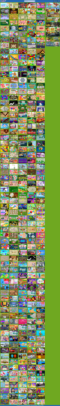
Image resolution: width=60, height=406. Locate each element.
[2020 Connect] (4, 247)
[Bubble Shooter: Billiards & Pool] (13, 247)
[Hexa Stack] (31, 34)
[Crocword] (13, 310)
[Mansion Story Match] (40, 298)
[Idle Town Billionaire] (31, 402)
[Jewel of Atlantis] (13, 344)
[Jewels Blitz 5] (22, 40)
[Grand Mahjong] (31, 315)
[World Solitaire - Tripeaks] (4, 396)
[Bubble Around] (40, 132)
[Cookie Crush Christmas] (4, 201)
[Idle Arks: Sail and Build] (40, 333)
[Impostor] (31, 132)
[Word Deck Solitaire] (40, 189)
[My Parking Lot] (40, 91)
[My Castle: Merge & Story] (4, 160)
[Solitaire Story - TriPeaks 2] (4, 34)
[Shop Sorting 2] (31, 361)
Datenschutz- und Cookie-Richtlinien (25, 405)
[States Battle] (4, 281)
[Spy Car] (13, 350)
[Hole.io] (40, 264)
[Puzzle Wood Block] (40, 51)
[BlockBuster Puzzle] (40, 172)
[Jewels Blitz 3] (22, 315)
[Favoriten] (59, 1)
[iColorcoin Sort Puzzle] (4, 224)
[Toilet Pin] (4, 195)
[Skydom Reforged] (4, 137)
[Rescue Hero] (4, 310)
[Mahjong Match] (31, 80)
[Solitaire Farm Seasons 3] (40, 293)
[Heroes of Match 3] (40, 287)
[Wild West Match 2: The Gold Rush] (22, 149)
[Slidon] (31, 235)
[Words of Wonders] (40, 28)
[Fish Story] (31, 74)
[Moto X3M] (31, 40)
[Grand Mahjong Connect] (31, 97)
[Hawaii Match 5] (4, 298)
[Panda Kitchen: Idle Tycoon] (31, 310)
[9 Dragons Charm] (4, 172)
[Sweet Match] (22, 22)
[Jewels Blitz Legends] (22, 333)
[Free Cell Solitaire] (31, 45)
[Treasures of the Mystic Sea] (4, 103)
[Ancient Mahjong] (13, 229)
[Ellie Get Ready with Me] (22, 235)
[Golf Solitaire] (40, 160)
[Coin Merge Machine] (13, 224)
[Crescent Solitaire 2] (40, 109)
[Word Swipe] (31, 126)
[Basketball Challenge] (31, 384)
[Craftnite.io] (4, 287)
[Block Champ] (22, 241)
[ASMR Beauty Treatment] (31, 270)
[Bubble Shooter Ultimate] (40, 367)
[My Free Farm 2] (53, 29)
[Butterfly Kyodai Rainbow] (31, 327)
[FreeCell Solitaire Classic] (13, 218)
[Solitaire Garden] (13, 143)
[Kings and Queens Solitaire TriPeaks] (13, 68)
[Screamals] (40, 275)
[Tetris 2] (13, 275)
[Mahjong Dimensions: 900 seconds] (40, 166)
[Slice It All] (40, 252)
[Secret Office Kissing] (22, 390)
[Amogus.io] (4, 235)
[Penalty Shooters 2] (22, 212)
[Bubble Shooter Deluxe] (40, 212)
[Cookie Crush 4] (40, 224)
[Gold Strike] (22, 155)
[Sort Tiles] (4, 63)
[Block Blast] (40, 22)
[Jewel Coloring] (31, 281)
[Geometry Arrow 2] (31, 258)
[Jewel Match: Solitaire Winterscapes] (31, 356)
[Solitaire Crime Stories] (40, 350)
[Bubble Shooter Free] (13, 120)
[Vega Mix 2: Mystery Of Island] (40, 206)
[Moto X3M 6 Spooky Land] (4, 327)
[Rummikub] (40, 103)
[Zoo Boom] (31, 22)
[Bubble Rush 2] (22, 57)
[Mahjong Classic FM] (40, 315)
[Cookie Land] (13, 172)
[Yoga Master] (4, 5)
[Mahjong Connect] (4, 28)
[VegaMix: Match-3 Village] (13, 149)
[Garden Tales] (13, 22)
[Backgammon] (22, 258)
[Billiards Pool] (13, 189)
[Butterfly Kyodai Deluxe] (4, 293)
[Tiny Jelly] (40, 379)
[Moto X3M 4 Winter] (22, 166)
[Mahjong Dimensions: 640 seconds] (22, 327)
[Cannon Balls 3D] (13, 132)
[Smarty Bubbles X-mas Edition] (22, 206)
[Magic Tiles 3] (4, 212)
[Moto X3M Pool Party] (40, 195)
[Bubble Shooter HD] (40, 45)
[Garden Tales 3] (40, 40)
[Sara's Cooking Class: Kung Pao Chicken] (31, 5)
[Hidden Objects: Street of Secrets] (22, 339)
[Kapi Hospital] (53, 44)
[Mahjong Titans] (31, 51)
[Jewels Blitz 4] (4, 40)
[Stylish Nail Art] (31, 247)
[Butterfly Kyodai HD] (13, 321)
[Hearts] (22, 109)
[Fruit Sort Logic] (13, 11)
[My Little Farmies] (53, 39)
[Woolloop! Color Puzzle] (13, 74)
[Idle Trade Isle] (4, 275)
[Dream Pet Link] (31, 264)
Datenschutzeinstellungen (34, 405)
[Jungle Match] (31, 350)
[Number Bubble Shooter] (13, 339)
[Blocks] (31, 57)
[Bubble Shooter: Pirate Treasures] (31, 339)
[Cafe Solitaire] (13, 80)
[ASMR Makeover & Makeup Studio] (4, 45)
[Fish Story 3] (22, 298)
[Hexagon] (4, 74)
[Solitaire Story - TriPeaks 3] (13, 201)
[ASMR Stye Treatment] (22, 224)
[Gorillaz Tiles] (13, 40)
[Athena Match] (13, 264)
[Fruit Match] (31, 11)
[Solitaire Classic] (40, 11)
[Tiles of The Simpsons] (40, 258)
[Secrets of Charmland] (31, 379)
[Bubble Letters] (40, 183)
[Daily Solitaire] (40, 86)
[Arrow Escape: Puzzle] (13, 17)
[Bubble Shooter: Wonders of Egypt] (31, 367)
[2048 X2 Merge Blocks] (40, 373)
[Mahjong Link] (4, 361)
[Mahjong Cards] (13, 126)
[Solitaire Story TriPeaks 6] (31, 149)
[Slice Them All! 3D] (40, 390)
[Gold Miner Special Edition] (40, 356)
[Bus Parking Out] (40, 68)
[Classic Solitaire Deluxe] (22, 195)
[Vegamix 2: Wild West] (31, 109)
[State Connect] (22, 384)
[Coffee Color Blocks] (13, 57)
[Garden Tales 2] (22, 63)
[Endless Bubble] (4, 178)
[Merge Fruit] (40, 97)
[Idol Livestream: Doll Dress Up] (31, 114)
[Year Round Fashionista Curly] (22, 252)
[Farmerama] (53, 14)
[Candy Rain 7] (40, 229)
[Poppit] (4, 402)
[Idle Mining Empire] (40, 126)
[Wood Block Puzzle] (4, 114)
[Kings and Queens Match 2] (22, 218)
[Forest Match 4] (13, 270)
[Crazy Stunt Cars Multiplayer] (4, 344)
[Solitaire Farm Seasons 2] (13, 114)
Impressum (39, 405)
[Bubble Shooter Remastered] (31, 195)
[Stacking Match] (22, 293)
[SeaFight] (53, 24)
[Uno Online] (40, 149)
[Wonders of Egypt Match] (13, 160)
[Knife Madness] (40, 310)
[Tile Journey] (13, 51)
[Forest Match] (31, 120)
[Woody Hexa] (22, 51)
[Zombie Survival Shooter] (4, 264)
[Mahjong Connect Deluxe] (22, 91)
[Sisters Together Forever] (13, 373)
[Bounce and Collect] (4, 384)
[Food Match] (22, 344)
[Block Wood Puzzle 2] (13, 293)
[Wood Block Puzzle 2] (13, 258)
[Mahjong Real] (13, 45)
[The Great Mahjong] (13, 252)
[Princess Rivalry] (4, 339)
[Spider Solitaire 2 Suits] (22, 114)
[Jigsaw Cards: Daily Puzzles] (31, 218)
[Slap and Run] (31, 206)
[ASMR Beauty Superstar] (13, 402)
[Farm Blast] (40, 247)
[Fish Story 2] (40, 178)
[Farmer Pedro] (22, 361)
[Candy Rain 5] (13, 379)
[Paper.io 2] (22, 189)
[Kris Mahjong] (31, 17)
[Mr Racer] (40, 396)
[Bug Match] (13, 137)
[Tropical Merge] (31, 86)
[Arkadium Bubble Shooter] (4, 367)
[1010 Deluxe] (31, 166)
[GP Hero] (40, 384)
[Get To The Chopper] (31, 390)
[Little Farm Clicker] (13, 315)
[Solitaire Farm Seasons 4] (4, 155)
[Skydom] (13, 34)
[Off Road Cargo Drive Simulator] (4, 379)
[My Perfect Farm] (22, 11)
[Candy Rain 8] (31, 178)
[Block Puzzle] (13, 384)
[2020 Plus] (31, 396)
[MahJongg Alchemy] (13, 97)
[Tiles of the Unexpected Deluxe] (40, 270)
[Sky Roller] (4, 189)
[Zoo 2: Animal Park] (22, 356)
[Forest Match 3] (13, 361)
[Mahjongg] (13, 212)
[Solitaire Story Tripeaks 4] (13, 91)
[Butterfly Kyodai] (22, 34)
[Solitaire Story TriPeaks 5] (31, 91)
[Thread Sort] (31, 224)
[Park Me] (40, 17)
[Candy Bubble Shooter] (22, 183)
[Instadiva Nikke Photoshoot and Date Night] (22, 275)
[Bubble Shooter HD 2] (22, 287)
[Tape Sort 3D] (4, 143)
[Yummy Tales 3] (22, 120)
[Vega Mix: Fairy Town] (40, 339)
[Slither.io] (40, 143)
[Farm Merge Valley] (22, 172)
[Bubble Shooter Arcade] (22, 264)
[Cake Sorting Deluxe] (40, 114)
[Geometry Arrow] (13, 103)
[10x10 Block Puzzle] (40, 281)
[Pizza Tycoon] (4, 149)
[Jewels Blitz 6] (31, 28)
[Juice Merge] (22, 97)
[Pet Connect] (4, 68)
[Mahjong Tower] (4, 109)
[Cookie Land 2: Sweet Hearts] (40, 5)
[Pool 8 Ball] (22, 270)
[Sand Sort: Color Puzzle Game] (31, 201)
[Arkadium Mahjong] (22, 103)
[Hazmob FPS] (4, 206)
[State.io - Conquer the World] (4, 373)
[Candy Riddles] (31, 63)
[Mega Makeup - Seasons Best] (13, 390)
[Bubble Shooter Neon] (31, 160)
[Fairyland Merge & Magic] (4, 166)
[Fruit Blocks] (4, 258)
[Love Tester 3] (22, 321)
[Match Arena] (4, 86)
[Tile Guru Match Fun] (13, 178)
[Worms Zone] (22, 68)
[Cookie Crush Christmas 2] (22, 373)
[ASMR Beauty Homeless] (22, 379)
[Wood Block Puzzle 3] (4, 132)
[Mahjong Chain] (22, 201)
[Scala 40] (22, 247)
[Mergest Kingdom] (4, 57)
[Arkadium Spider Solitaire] (22, 143)
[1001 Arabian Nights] (31, 183)
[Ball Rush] (31, 287)
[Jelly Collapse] (40, 218)
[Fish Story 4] (4, 321)
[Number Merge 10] (40, 137)
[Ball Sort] (31, 68)
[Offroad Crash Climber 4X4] (4, 120)
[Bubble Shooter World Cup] (4, 51)
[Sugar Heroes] (40, 402)
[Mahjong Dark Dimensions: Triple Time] (40, 63)
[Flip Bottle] (4, 356)
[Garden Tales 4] (40, 34)
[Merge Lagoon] (22, 45)
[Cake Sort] (13, 327)
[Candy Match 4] (31, 344)
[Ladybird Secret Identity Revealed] (31, 321)
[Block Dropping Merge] (40, 57)
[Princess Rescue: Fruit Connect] (4, 270)
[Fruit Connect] (13, 63)
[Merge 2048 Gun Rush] (4, 390)
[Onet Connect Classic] (40, 74)
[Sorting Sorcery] (4, 350)
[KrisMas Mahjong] (40, 80)
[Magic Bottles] (22, 137)
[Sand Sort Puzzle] (13, 166)
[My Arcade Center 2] (31, 155)
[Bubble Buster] (31, 333)
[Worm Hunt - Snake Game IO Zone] (4, 241)
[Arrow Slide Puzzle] (13, 206)
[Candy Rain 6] (31, 275)
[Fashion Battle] (31, 304)
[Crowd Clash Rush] (40, 304)
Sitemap (42, 405)
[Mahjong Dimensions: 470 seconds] (13, 333)
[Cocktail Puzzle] (4, 252)
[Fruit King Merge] (4, 304)
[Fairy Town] (22, 80)
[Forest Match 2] (31, 137)
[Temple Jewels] (40, 327)
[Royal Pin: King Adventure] (22, 5)
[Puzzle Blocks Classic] (31, 298)
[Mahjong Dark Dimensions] (40, 155)
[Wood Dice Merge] (40, 201)
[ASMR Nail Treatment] (22, 402)
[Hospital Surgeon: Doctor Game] (4, 229)
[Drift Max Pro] (31, 252)
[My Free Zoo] (53, 19)
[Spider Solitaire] (4, 22)
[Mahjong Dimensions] (13, 28)
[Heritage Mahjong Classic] (13, 195)
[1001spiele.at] (3, 1)
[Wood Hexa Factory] (13, 287)
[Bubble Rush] (4, 97)
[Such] (34, 1)
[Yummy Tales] (22, 126)
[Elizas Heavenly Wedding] (13, 281)
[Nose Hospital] (13, 183)
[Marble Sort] (22, 86)
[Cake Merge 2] (13, 109)
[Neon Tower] (22, 74)
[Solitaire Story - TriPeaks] (4, 126)
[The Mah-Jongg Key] (13, 235)
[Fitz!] (13, 86)
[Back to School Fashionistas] (4, 218)
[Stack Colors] (40, 361)
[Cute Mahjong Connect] (13, 5)
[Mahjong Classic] (22, 17)
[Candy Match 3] (40, 241)
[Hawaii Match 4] (40, 321)
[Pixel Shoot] (13, 367)
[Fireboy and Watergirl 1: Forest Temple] (13, 356)
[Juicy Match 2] (40, 235)
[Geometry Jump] (22, 160)
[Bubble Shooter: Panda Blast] (40, 344)
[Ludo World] (22, 304)
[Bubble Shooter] (4, 17)
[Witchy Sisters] (4, 11)
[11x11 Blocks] (31, 241)
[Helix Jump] (31, 212)
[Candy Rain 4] (4, 333)
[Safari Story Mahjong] (22, 281)
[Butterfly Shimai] (13, 304)
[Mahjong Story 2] (13, 298)
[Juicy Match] (22, 132)
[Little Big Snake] (31, 172)
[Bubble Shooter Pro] (31, 373)
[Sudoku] (31, 229)
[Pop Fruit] (22, 28)
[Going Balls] (31, 143)
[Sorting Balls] (31, 103)
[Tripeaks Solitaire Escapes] (22, 396)
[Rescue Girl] (22, 350)
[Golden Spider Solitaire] (13, 241)
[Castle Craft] (4, 80)
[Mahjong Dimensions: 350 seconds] (31, 293)
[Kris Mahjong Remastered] (22, 229)
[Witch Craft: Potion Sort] (22, 367)
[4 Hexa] (40, 120)
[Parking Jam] (22, 310)
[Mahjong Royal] (4, 315)
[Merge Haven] (4, 183)
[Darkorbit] (53, 34)
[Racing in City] (13, 396)
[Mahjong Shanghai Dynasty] (31, 189)
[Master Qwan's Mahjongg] (13, 155)
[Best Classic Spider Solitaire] (22, 178)
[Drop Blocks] (4, 91)
